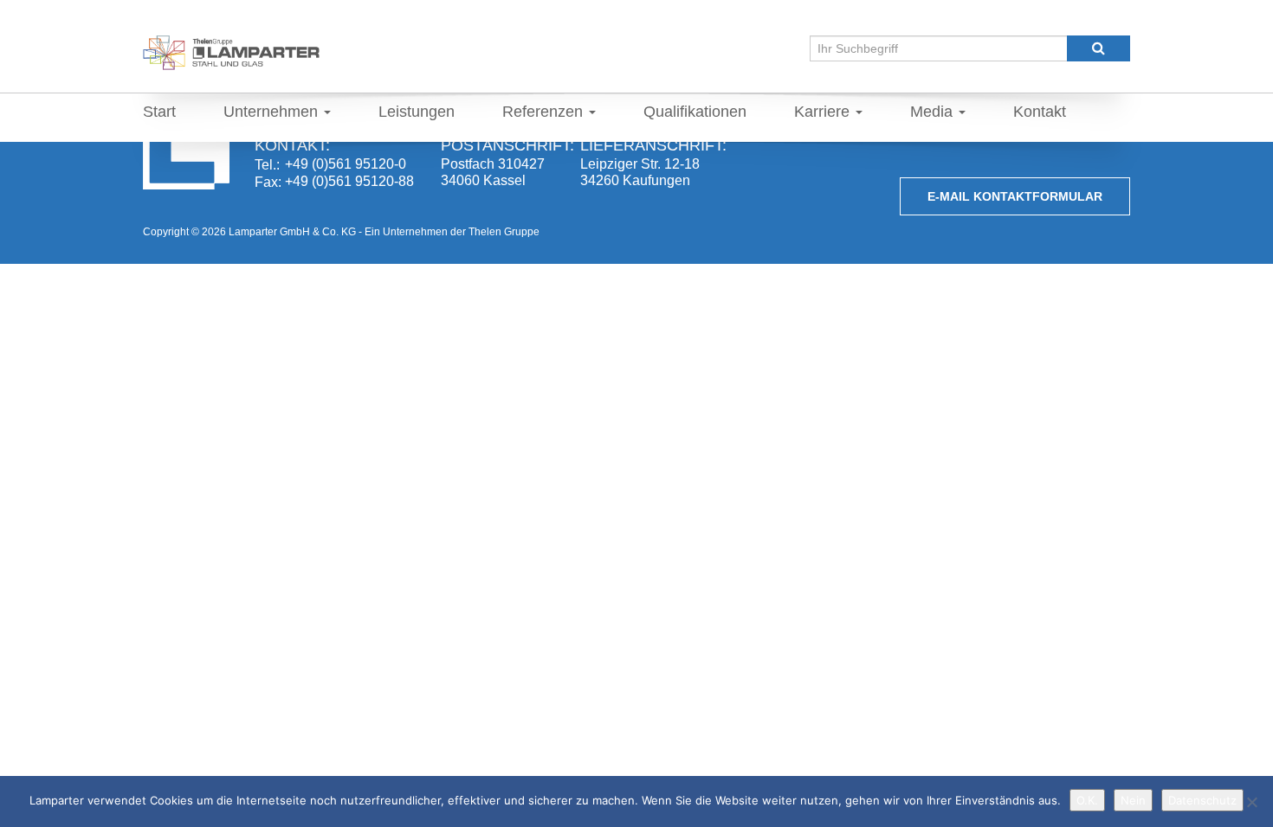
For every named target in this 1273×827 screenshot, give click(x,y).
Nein (1133, 800)
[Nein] (1251, 802)
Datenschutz (1202, 800)
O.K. (1087, 800)
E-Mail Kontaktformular (1014, 196)
